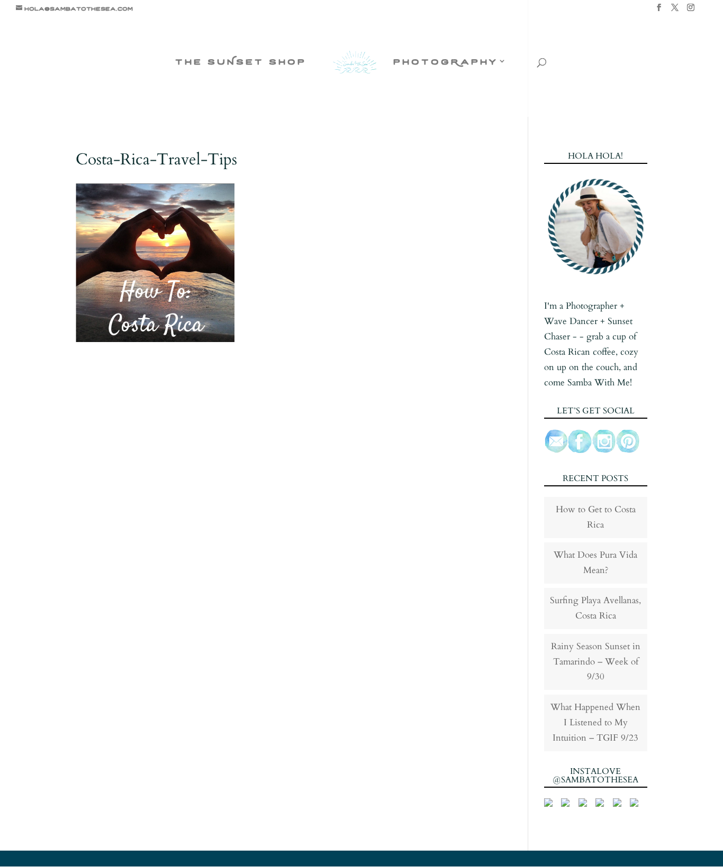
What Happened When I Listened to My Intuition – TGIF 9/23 (595, 722)
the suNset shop (240, 62)
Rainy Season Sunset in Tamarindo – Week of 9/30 (595, 661)
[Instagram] (690, 10)
